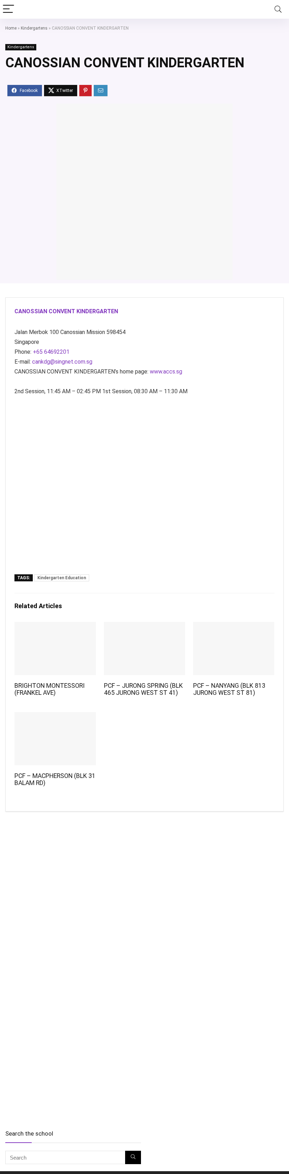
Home (11, 28)
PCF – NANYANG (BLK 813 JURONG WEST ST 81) (229, 689)
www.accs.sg (166, 371)
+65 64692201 (51, 351)
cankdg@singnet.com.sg (62, 361)
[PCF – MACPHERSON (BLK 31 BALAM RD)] (55, 716)
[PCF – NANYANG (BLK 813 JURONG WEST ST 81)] (234, 626)
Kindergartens (34, 28)
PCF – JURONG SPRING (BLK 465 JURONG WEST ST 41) (143, 689)
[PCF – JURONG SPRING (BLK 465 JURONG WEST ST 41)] (144, 626)
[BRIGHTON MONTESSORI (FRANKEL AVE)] (55, 626)
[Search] (278, 9)
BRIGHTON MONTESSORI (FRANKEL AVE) (49, 689)
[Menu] (8, 9)
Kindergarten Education (61, 577)
